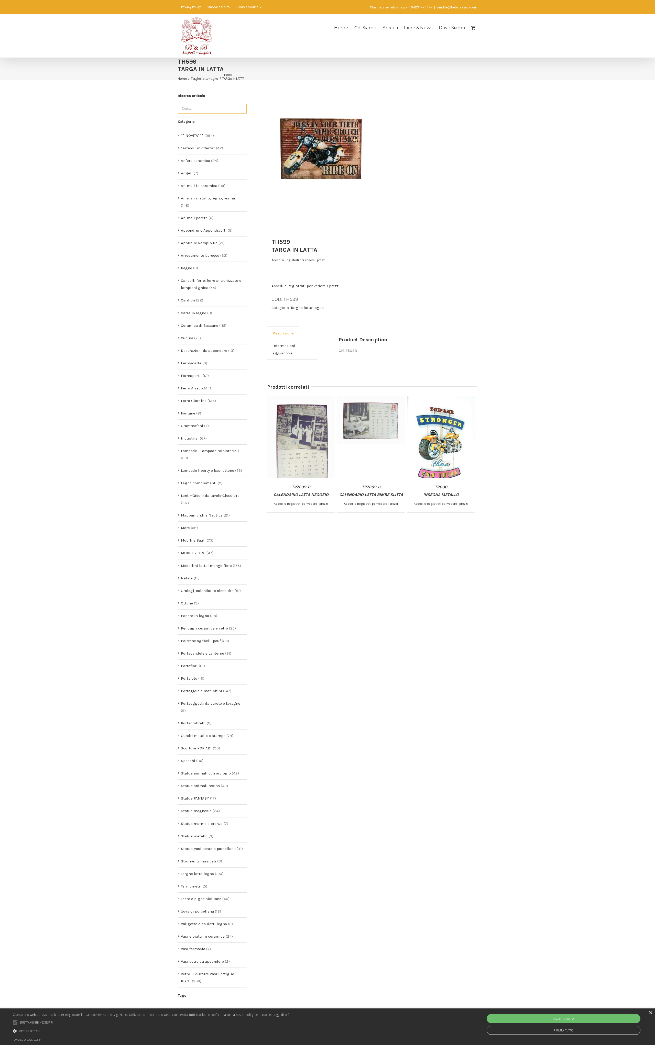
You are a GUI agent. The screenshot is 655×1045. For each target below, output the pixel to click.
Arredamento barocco (200, 255)
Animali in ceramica (199, 185)
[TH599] (319, 148)
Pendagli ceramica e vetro (204, 628)
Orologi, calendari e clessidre (207, 590)
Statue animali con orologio (206, 773)
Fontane (188, 413)
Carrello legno (193, 313)
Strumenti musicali (198, 861)
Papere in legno (195, 615)
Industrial (190, 438)
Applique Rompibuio (199, 243)
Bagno (186, 268)
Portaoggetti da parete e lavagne (210, 703)
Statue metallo (194, 836)
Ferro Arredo (192, 388)
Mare (185, 527)
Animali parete (194, 218)
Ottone (187, 603)
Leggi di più (281, 1015)
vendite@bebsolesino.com (456, 7)
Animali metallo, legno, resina (208, 198)
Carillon (188, 300)
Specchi (188, 760)
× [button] (650, 1013)
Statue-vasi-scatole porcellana (208, 848)
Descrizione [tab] (283, 333)
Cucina (187, 338)
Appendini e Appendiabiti (204, 230)
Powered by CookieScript (27, 1039)
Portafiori (189, 666)
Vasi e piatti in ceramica (203, 936)
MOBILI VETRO (193, 552)
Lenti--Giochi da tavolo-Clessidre (210, 495)
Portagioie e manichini (201, 691)
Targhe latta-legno (307, 307)
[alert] (327, 1026)
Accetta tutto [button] (563, 1018)
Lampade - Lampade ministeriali (210, 450)
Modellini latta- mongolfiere (206, 565)
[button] (151, 1031)
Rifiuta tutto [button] (563, 1030)
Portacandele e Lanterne (202, 653)
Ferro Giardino (193, 400)
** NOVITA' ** (192, 135)
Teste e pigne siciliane (201, 898)
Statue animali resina (200, 785)
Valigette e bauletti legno (204, 924)
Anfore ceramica (195, 160)
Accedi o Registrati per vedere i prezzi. (298, 260)
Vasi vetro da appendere (202, 961)
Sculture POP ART (196, 748)
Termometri (191, 886)
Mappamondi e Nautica (202, 515)
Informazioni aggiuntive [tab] (283, 349)
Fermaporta (191, 375)
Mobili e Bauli (193, 540)
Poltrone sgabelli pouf (201, 640)
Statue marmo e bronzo (202, 823)
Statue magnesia (196, 810)
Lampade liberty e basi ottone (207, 470)
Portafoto (189, 678)
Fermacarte (191, 363)
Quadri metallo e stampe (203, 735)
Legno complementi (199, 483)
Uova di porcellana (197, 911)
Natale (187, 578)
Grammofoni (192, 425)
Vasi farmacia (193, 949)
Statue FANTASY (195, 798)
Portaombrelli (193, 723)
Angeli (187, 173)
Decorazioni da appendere (204, 350)
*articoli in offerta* (198, 148)
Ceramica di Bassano (199, 325)
